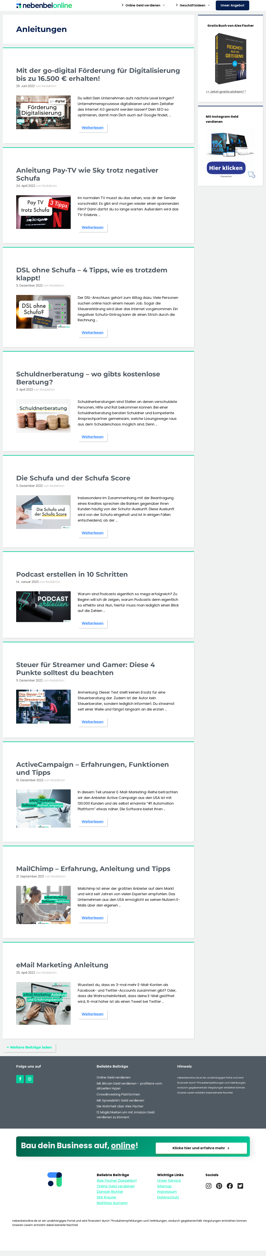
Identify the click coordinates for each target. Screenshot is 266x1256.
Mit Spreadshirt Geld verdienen (120, 1100)
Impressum (167, 1191)
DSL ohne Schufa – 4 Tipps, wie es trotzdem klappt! (91, 274)
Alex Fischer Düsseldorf (117, 1180)
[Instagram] (29, 1079)
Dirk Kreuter (106, 1197)
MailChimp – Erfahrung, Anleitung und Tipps (93, 869)
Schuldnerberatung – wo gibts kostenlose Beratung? (88, 378)
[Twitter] (240, 1186)
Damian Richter (110, 1191)
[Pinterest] (219, 1186)
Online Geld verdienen (113, 1077)
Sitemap (164, 1186)
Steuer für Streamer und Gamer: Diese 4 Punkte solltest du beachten (85, 669)
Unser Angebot (232, 5)
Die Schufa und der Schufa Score (73, 478)
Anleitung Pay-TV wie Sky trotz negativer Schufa (87, 174)
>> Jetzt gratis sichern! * (226, 91)
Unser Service (169, 1180)
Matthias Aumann (112, 1202)
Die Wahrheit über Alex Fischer (120, 1106)
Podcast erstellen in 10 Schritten (72, 574)
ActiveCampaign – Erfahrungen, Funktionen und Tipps (92, 768)
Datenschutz (168, 1197)
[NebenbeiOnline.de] (45, 5)
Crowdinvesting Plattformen (118, 1094)
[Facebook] (20, 1079)
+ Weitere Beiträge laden (29, 1047)
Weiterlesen (92, 127)
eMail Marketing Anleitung (62, 965)
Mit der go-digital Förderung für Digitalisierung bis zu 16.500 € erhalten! (98, 74)
